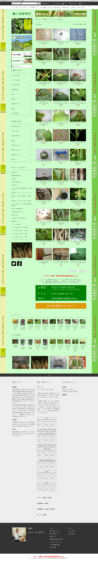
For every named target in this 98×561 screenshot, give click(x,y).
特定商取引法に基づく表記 (56, 539)
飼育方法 (73, 7)
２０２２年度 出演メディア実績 (19, 230)
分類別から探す (57, 7)
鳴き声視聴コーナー (34, 7)
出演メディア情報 (81, 7)
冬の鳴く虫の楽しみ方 (16, 182)
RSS (51, 547)
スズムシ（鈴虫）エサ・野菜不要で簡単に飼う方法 (21, 204)
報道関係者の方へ (46, 3)
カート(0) (83, 3)
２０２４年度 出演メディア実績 (19, 237)
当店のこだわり (18, 7)
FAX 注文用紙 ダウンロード (60, 306)
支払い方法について (54, 531)
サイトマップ (94, 0)
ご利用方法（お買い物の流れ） (18, 218)
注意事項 (13, 178)
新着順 (84, 24)
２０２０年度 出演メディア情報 (19, 227)
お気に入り (25, 7)
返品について (53, 536)
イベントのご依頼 (56, 3)
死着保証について (15, 221)
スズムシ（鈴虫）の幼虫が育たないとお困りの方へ (21, 189)
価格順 (80, 24)
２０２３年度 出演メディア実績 (19, 233)
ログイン (66, 3)
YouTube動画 (43, 7)
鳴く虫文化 (14, 185)
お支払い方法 (14, 215)
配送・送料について (54, 533)
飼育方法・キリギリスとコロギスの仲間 (21, 200)
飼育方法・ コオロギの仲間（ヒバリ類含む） (21, 196)
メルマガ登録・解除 (18, 259)
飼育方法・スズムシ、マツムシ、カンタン (21, 193)
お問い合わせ (74, 3)
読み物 (50, 7)
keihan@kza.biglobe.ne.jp (64, 298)
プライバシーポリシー (55, 542)
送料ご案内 (14, 172)
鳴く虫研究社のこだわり (17, 211)
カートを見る (72, 531)
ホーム (12, 7)
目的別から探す (65, 7)
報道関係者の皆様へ (16, 175)
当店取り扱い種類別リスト (17, 208)
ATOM (54, 547)
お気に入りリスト (19, 66)
